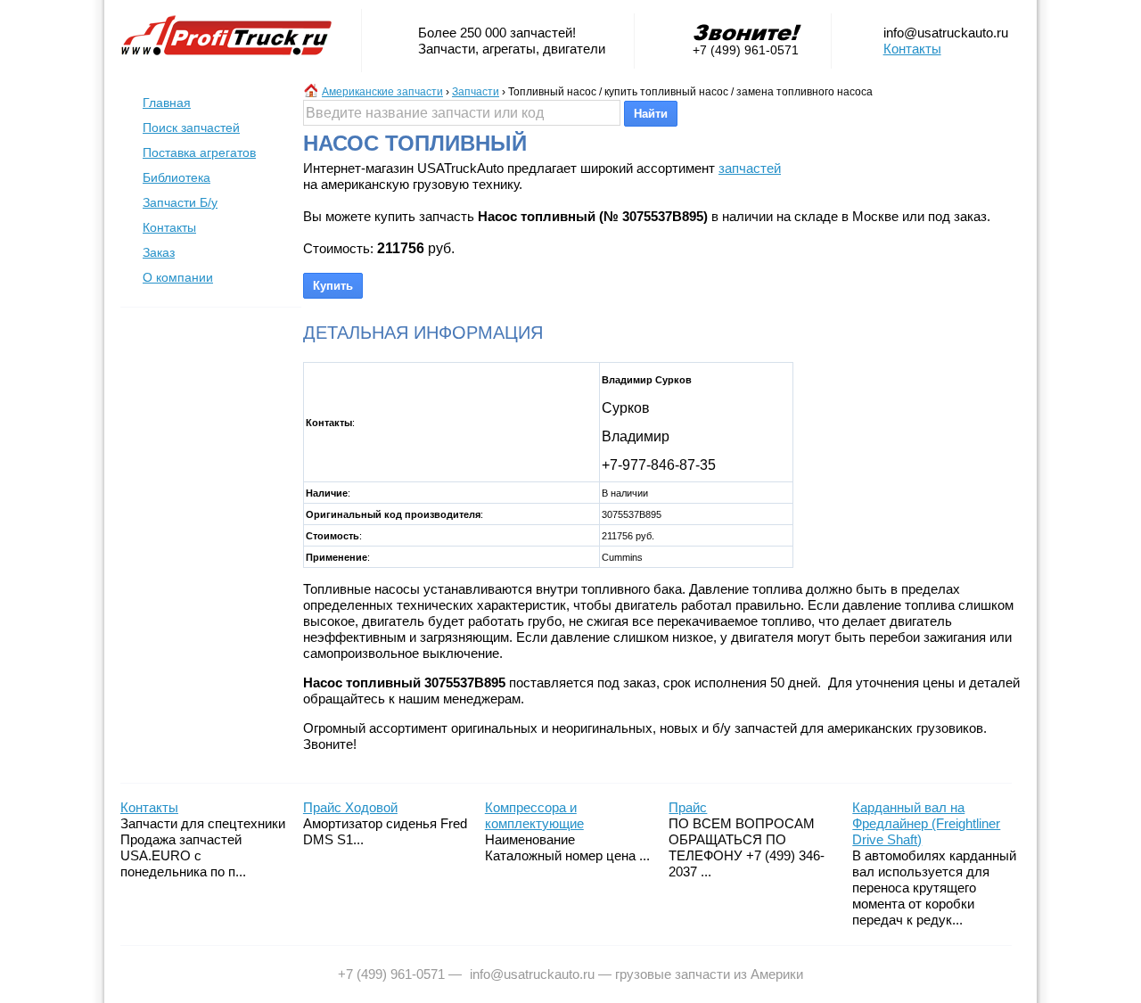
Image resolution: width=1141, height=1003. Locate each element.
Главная (167, 102)
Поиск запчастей (191, 127)
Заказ (159, 252)
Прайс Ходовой (350, 807)
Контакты (912, 48)
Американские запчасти (382, 92)
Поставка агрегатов (199, 152)
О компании (178, 277)
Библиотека (176, 177)
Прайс (688, 807)
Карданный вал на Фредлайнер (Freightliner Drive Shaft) (926, 823)
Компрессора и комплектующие (534, 815)
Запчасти (475, 92)
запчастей (749, 168)
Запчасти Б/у (180, 202)
